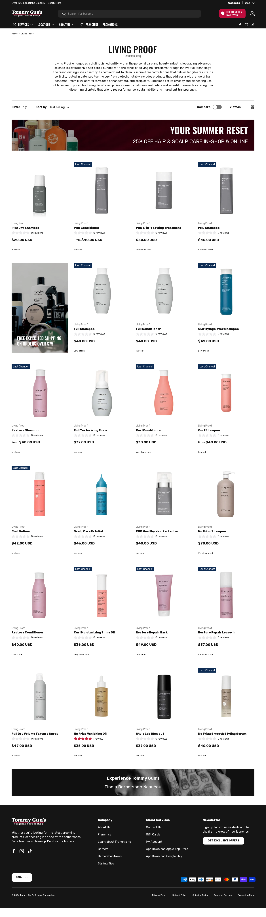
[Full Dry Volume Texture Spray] (40, 696)
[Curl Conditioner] (164, 392)
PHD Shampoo (209, 228)
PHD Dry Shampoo (25, 228)
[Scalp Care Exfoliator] (102, 494)
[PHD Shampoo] (226, 190)
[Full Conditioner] (164, 291)
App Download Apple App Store (167, 849)
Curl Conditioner (149, 430)
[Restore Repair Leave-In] (226, 595)
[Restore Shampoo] (40, 392)
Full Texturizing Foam (90, 430)
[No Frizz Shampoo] (226, 494)
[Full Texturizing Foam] (102, 392)
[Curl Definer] (40, 494)
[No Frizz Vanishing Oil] (102, 696)
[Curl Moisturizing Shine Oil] (102, 595)
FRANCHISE (92, 24)
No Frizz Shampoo (212, 531)
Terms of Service (223, 895)
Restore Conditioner (28, 632)
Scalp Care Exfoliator (90, 531)
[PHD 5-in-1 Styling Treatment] (164, 190)
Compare (203, 107)
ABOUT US (64, 24)
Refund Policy (179, 895)
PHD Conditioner (87, 228)
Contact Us (153, 827)
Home (15, 34)
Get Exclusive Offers (223, 840)
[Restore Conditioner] (40, 595)
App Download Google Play (164, 856)
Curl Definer (21, 531)
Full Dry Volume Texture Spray (35, 733)
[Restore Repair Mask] (164, 595)
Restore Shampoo (25, 430)
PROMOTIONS (110, 24)
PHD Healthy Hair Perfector (157, 531)
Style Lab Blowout (150, 733)
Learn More (54, 3)
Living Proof (27, 34)
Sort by (41, 107)
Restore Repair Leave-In (216, 632)
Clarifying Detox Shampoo (218, 329)
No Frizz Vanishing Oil (90, 733)
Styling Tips (106, 863)
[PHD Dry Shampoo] (40, 190)
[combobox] (129, 14)
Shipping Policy (200, 895)
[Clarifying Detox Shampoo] (226, 291)
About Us (104, 827)
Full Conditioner (148, 329)
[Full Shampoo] (102, 291)
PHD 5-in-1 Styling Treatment (158, 228)
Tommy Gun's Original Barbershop (37, 895)
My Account (154, 841)
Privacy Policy (159, 895)
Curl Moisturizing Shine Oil (94, 632)
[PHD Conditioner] (102, 190)
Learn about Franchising (114, 841)
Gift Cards (153, 834)
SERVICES (23, 24)
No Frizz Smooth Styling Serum (222, 733)
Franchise (104, 834)
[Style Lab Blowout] (164, 696)
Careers (234, 3)
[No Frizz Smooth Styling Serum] (226, 696)
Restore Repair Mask (152, 632)
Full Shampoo (84, 329)
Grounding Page (246, 895)
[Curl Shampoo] (226, 392)
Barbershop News (110, 856)
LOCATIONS (44, 24)
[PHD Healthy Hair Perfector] (164, 494)
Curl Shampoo (209, 430)
